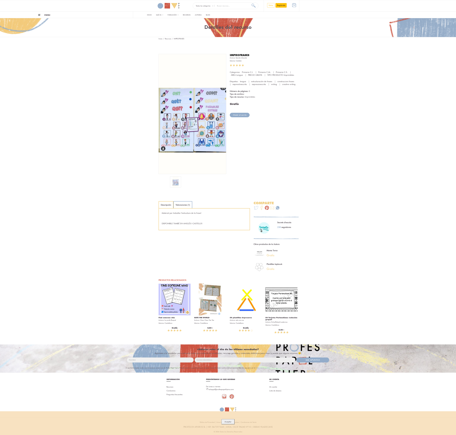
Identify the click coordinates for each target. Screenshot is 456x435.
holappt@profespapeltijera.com (221, 389)
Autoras (198, 15)
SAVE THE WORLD (201, 318)
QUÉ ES (159, 15)
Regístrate (281, 5)
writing (274, 84)
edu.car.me (240, 320)
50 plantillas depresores (241, 318)
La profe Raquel (170, 320)
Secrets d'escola (241, 58)
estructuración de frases (262, 81)
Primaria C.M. (264, 72)
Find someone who (167, 318)
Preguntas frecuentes (174, 394)
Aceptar (228, 422)
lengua (243, 81)
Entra (271, 5)
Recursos (186, 15)
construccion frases (286, 81)
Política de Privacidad (263, 368)
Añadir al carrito (240, 115)
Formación (172, 15)
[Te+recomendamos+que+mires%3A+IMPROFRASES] (261, 208)
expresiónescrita (240, 84)
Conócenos (170, 391)
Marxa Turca (272, 250)
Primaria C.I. (248, 72)
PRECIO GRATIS (255, 75)
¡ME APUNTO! (313, 360)
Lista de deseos (275, 391)
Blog (208, 15)
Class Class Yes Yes (207, 320)
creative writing (288, 84)
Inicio (149, 15)
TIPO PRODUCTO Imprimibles (280, 75)
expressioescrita (259, 84)
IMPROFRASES (239, 55)
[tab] (166, 205)
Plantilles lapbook (274, 264)
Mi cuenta (273, 387)
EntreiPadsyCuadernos (279, 322)
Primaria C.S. (282, 72)
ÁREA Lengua (237, 75)
